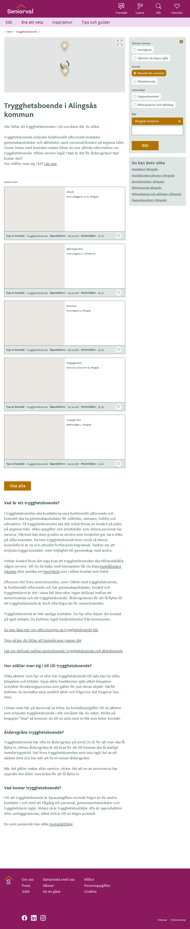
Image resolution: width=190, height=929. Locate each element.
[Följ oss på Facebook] (24, 918)
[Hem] (20, 9)
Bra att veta (32, 22)
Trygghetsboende (26, 31)
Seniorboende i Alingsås (148, 181)
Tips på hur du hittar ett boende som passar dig (42, 640)
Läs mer (50, 163)
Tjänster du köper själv (153, 58)
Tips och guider (96, 22)
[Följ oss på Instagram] (43, 918)
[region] (64, 65)
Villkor (89, 879)
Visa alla (17, 486)
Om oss (28, 879)
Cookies (90, 891)
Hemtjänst (145, 49)
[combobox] (157, 126)
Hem (9, 31)
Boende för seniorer (151, 73)
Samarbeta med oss (59, 879)
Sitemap (162, 919)
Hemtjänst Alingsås (145, 169)
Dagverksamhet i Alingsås (149, 200)
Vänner (48, 885)
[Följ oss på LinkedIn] (34, 918)
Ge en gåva (51, 891)
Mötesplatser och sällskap (156, 104)
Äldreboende (146, 81)
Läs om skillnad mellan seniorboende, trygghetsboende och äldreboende (63, 650)
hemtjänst (51, 571)
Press (26, 885)
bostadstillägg (61, 823)
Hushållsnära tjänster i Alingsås (153, 175)
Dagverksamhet (148, 96)
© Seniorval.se (178, 919)
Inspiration (62, 22)
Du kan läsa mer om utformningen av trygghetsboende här (51, 629)
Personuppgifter (97, 885)
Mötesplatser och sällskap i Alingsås (156, 194)
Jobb (26, 891)
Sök (9, 22)
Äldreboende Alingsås (147, 187)
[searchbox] (157, 130)
